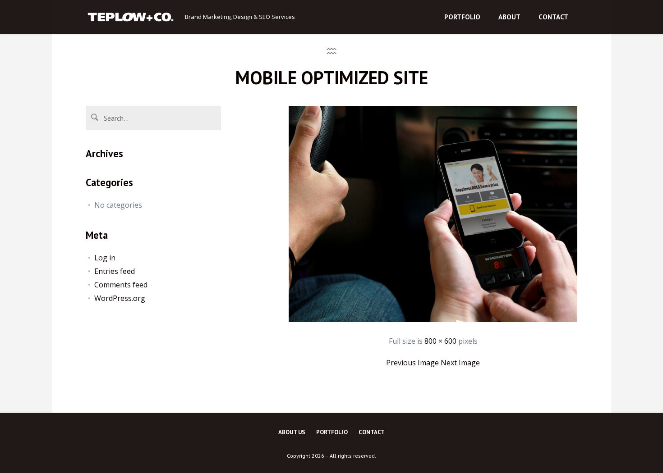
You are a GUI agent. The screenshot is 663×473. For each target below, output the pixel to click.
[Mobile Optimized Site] (433, 319)
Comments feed (120, 285)
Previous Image (412, 363)
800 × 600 (440, 341)
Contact (372, 432)
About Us (291, 432)
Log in (104, 258)
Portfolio (332, 432)
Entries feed (114, 271)
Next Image (460, 363)
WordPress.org (119, 298)
